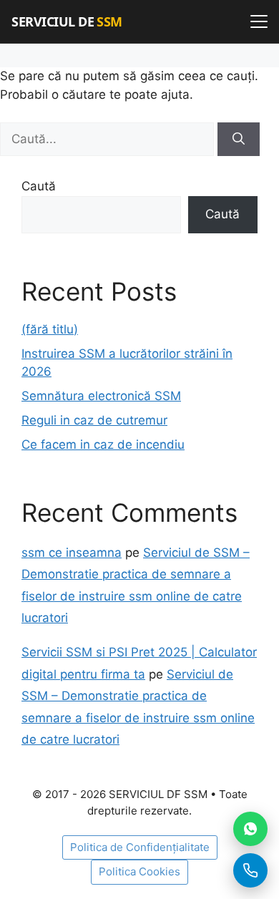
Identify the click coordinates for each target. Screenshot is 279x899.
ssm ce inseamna (71, 552)
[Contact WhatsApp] (250, 829)
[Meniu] (259, 21)
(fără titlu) (49, 329)
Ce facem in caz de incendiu (103, 444)
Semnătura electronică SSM (101, 396)
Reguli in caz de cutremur (94, 420)
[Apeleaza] (250, 870)
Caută (38, 186)
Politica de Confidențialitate (140, 847)
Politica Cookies (139, 871)
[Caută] (238, 139)
